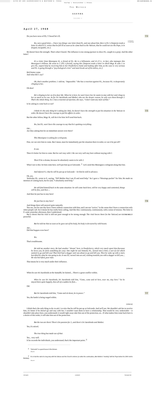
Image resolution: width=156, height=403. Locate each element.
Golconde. (77, 165)
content (77, 375)
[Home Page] (144, 1)
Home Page (67, 2)
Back (33, 351)
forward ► (128, 375)
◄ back (25, 375)
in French (130, 40)
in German (131, 42)
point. (84, 340)
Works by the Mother (78, 2)
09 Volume (89, 2)
